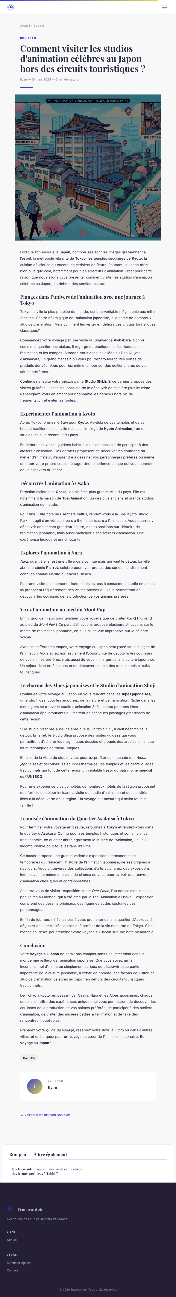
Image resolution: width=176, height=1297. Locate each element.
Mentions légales (18, 1263)
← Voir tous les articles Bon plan (45, 1115)
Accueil (25, 25)
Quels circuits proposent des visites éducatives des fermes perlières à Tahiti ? (47, 1171)
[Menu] (165, 7)
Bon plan (40, 25)
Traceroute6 (29, 1209)
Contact (12, 1270)
